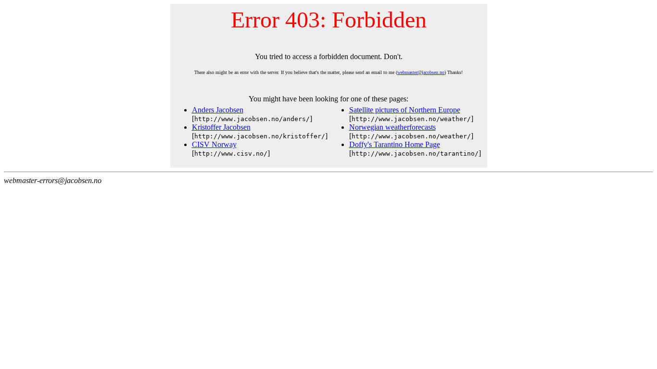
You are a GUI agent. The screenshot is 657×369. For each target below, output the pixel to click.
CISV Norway (214, 144)
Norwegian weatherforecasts (392, 127)
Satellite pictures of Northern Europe (404, 110)
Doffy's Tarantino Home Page (394, 144)
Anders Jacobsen (217, 110)
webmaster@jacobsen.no (420, 72)
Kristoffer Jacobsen (221, 127)
